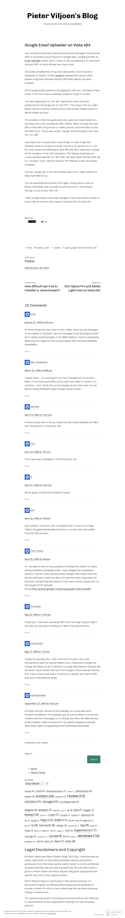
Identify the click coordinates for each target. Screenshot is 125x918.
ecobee (75, 815)
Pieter (29, 247)
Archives (29, 779)
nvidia (29, 830)
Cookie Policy (51, 913)
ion (71, 820)
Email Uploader (33, 60)
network (70, 791)
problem (45, 796)
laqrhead (34, 406)
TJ (31, 476)
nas (84, 825)
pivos (37, 830)
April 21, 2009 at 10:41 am (38, 485)
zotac (70, 841)
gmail (67, 247)
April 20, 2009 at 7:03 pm (38, 451)
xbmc (48, 841)
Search (28, 753)
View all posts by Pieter (37, 267)
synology (30, 836)
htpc (47, 820)
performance (84, 791)
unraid (55, 836)
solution (57, 247)
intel (61, 820)
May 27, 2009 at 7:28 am (37, 651)
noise (93, 825)
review (76, 795)
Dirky (32, 313)
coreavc (43, 815)
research (60, 75)
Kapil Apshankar (38, 695)
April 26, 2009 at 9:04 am (37, 559)
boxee (32, 815)
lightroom (88, 820)
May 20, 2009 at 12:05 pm (38, 614)
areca (56, 810)
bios (77, 810)
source (64, 90)
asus (63, 810)
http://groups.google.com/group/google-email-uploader (61, 588)
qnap (45, 830)
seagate (60, 831)
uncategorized (69, 801)
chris (32, 443)
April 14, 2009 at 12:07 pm (38, 414)
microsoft (81, 247)
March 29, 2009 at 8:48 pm (38, 370)
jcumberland (36, 643)
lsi (34, 825)
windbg (73, 836)
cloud (40, 790)
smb (69, 830)
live (27, 825)
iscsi (78, 820)
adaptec (31, 810)
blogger (88, 810)
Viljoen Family (38, 772)
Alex (32, 510)
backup (29, 791)
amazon (45, 810)
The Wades (35, 606)
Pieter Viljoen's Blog (62, 15)
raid (53, 830)
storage (50, 801)
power (30, 796)
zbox (59, 841)
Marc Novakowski (38, 362)
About (34, 768)
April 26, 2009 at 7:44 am (37, 518)
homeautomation (56, 791)
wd (66, 836)
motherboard (73, 826)
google (73, 247)
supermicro (85, 830)
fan (27, 820)
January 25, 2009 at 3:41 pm (39, 322)
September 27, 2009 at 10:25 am (41, 703)
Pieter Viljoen (36, 550)
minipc (61, 825)
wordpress (30, 841)
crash (53, 814)
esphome (87, 814)
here (65, 183)
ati (69, 810)
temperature (42, 836)
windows (89, 247)
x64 (95, 247)
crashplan (65, 815)
